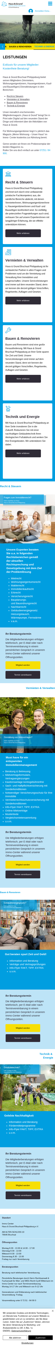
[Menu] (50, 3)
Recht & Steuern (15, 96)
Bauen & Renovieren (17, 102)
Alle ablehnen (15, 1337)
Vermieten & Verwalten (18, 99)
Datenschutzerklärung (21, 1330)
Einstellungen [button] (28, 1342)
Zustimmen (41, 1337)
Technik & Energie (16, 106)
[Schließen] (51, 1312)
